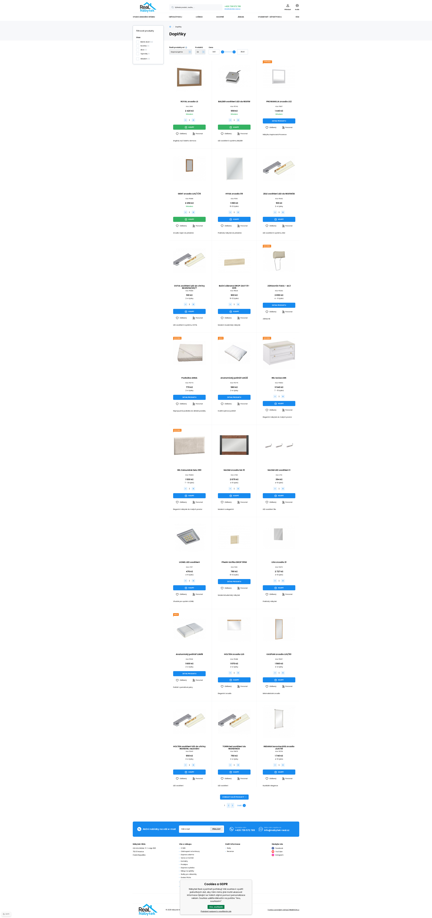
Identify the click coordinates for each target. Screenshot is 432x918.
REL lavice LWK (279, 378)
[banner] (148, 7)
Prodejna (184, 864)
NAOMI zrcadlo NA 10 (234, 470)
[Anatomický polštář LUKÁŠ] (234, 353)
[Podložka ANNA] (189, 353)
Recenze (230, 851)
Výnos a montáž (187, 858)
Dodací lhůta (186, 877)
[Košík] (297, 5)
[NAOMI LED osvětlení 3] (279, 445)
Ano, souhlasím (216, 907)
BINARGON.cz (294, 910)
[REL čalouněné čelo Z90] (189, 445)
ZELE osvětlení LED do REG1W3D (279, 194)
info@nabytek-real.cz (232, 9)
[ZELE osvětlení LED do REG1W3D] (279, 168)
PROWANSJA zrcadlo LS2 (279, 101)
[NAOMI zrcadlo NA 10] (234, 445)
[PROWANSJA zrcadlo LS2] (279, 76)
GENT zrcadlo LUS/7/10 (189, 194)
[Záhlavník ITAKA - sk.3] (279, 261)
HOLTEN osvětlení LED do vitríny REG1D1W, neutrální (189, 747)
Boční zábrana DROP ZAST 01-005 (234, 287)
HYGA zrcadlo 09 (234, 194)
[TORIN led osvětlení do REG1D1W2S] (234, 721)
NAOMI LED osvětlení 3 (279, 470)
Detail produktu (279, 121)
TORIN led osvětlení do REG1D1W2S (234, 747)
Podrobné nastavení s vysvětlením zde (216, 911)
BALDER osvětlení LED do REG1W (234, 101)
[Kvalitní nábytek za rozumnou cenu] (170, 27)
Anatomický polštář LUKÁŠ (234, 378)
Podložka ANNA (189, 378)
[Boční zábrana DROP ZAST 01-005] (234, 261)
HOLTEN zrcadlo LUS (234, 654)
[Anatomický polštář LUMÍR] (189, 629)
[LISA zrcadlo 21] (279, 537)
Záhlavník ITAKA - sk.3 (279, 286)
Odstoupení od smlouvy (190, 851)
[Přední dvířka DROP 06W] (234, 537)
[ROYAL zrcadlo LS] (189, 76)
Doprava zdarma (187, 854)
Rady (229, 848)
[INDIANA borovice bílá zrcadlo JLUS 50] (279, 721)
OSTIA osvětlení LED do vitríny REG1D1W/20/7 (189, 287)
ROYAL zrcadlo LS (189, 101)
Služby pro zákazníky (189, 874)
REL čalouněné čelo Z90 (189, 470)
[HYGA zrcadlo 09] (234, 168)
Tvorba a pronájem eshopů (278, 910)
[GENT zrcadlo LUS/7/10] (189, 168)
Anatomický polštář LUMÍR (189, 654)
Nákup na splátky (187, 871)
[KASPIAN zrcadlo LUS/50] (279, 629)
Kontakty (184, 861)
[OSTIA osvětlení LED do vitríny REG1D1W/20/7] (189, 261)
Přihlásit (216, 829)
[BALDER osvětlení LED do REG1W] (234, 76)
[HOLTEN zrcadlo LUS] (234, 629)
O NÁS (183, 848)
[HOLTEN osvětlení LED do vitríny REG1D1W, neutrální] (189, 721)
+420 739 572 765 (233, 6)
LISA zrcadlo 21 (279, 562)
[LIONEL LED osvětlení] (189, 537)
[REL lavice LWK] (279, 353)
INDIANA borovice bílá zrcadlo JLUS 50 (279, 747)
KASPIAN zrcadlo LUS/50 (279, 654)
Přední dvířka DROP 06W (234, 562)
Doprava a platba (187, 868)
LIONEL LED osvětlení (189, 562)
